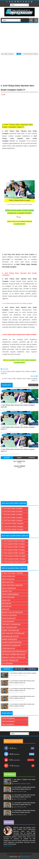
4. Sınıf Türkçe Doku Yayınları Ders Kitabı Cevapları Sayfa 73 (18, 450)
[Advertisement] (19, 37)
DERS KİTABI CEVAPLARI (19, 854)
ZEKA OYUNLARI (8, 579)
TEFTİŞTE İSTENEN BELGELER (13, 654)
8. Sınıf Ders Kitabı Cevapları (12, 517)
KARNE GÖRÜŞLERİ (9, 639)
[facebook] (7, 2)
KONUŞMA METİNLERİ (10, 636)
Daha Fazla (34, 385)
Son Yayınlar (19, 669)
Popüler (7, 669)
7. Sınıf (13, 54)
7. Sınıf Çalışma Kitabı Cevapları (13, 547)
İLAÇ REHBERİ (7, 663)
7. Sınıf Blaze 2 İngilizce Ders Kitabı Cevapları (22, 673)
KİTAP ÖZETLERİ (8, 597)
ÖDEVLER (5, 609)
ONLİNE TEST (7, 591)
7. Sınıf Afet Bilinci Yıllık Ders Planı (26, 54)
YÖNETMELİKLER (8, 648)
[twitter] (10, 2)
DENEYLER (6, 600)
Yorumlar (32, 669)
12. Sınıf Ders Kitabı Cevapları (12, 529)
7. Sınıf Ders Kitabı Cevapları (12, 514)
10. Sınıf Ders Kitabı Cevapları (12, 523)
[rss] (23, 2)
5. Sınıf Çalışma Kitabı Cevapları (13, 541)
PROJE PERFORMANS (10, 594)
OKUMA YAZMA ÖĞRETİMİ (11, 642)
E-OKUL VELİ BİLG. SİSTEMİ (12, 573)
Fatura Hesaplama (8, 721)
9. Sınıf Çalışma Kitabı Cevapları (13, 553)
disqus (19, 457)
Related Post (6, 385)
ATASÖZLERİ (6, 606)
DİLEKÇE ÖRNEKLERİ (10, 660)
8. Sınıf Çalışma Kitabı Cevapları (13, 550)
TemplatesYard (25, 856)
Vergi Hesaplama (8, 724)
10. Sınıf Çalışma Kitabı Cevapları (14, 556)
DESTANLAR (6, 603)
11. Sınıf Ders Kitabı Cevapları (12, 526)
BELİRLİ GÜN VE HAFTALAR (12, 612)
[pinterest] (15, 2)
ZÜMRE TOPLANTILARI (10, 630)
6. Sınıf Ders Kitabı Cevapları (12, 511)
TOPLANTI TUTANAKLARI (11, 624)
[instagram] (29, 2)
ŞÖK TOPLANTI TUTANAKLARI (13, 633)
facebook (32, 457)
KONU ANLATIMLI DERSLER (12, 585)
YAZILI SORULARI (8, 576)
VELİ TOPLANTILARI (9, 627)
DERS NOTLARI (7, 582)
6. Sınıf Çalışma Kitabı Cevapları (13, 544)
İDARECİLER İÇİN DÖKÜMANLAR (14, 651)
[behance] (26, 2)
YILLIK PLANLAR (8, 621)
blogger (7, 457)
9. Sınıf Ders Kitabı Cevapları (12, 520)
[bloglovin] (18, 2)
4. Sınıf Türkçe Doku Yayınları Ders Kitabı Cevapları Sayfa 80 (18, 406)
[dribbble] (21, 2)
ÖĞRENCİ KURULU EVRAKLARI (13, 657)
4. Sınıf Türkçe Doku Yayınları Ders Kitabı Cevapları (16, 391)
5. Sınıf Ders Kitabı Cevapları (12, 508)
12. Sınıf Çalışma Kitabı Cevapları (14, 562)
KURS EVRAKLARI (8, 618)
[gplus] (12, 2)
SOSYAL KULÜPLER (9, 615)
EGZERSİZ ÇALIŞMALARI (11, 645)
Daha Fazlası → (8, 846)
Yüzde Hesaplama (8, 718)
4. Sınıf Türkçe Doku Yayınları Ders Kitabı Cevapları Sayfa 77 (18, 428)
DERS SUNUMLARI (9, 588)
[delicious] (32, 2)
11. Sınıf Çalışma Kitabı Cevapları (14, 559)
